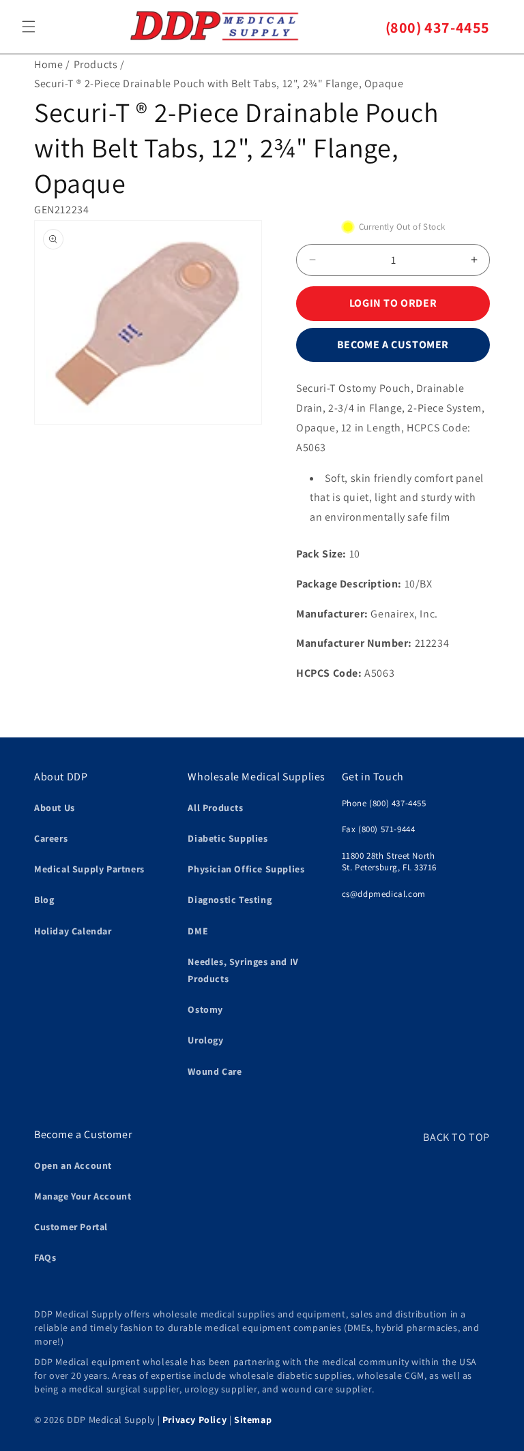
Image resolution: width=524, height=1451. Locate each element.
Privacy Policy (194, 1420)
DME (198, 931)
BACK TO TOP (456, 1137)
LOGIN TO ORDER (393, 303)
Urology (205, 1040)
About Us (54, 807)
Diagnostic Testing (230, 899)
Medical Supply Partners (89, 869)
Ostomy (205, 1009)
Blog (44, 899)
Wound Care (215, 1071)
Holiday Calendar (73, 931)
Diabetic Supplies (227, 838)
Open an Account (73, 1165)
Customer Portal (71, 1227)
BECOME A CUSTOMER (393, 344)
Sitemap (253, 1420)
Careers (51, 838)
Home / (52, 64)
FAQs (45, 1257)
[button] (29, 27)
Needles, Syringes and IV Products (243, 970)
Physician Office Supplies (246, 869)
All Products (215, 807)
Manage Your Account (82, 1196)
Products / (99, 64)
